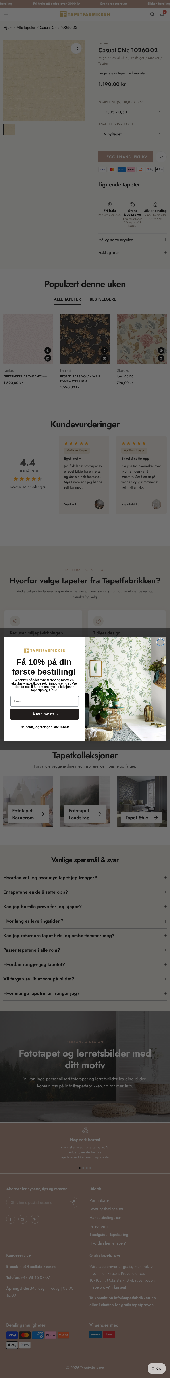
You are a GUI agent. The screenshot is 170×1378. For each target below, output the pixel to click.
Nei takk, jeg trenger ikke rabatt (44, 727)
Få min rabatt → (45, 714)
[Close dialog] (160, 642)
